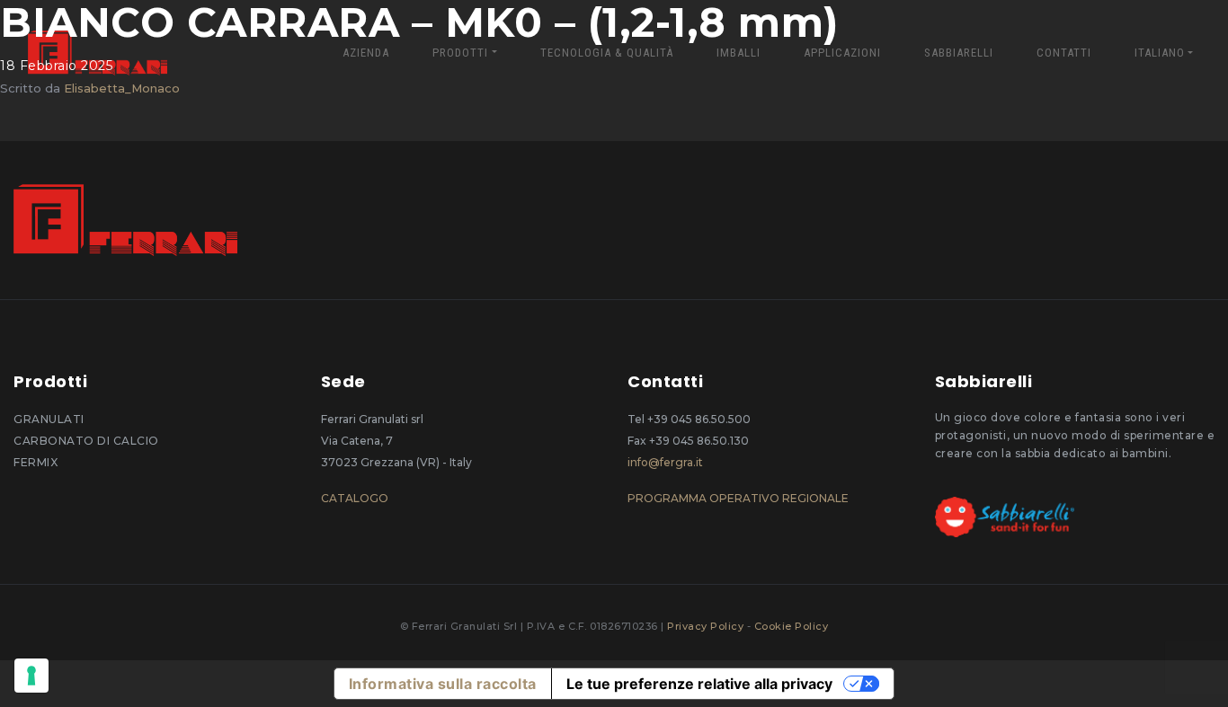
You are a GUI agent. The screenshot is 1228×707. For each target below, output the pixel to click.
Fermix (35, 462)
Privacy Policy (707, 626)
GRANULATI (49, 419)
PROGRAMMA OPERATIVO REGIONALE (738, 498)
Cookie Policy (791, 626)
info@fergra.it (665, 462)
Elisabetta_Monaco (122, 88)
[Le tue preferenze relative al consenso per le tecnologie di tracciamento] (31, 675)
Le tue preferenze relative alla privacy (699, 684)
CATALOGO (354, 498)
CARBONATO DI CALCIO (86, 440)
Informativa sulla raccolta (443, 684)
